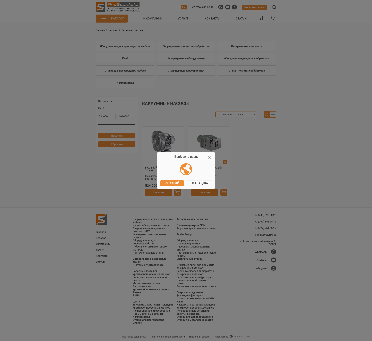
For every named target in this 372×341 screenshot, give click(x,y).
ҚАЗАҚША (200, 183)
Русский (172, 183)
